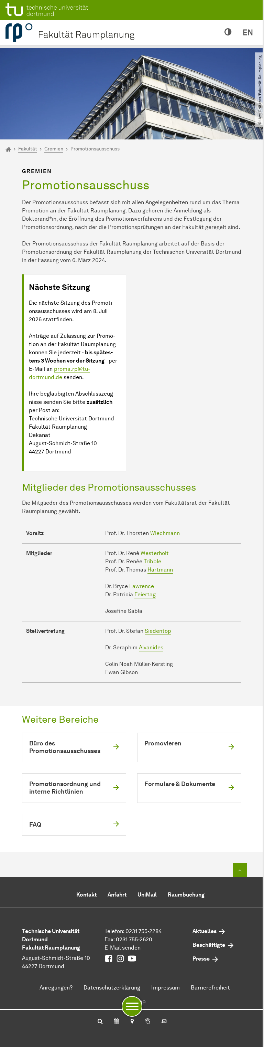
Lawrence (141, 586)
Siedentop (158, 631)
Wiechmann (165, 533)
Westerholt (155, 553)
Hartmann (160, 569)
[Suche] (100, 1022)
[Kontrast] (228, 32)
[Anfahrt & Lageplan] (131, 1022)
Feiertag (145, 594)
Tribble (152, 561)
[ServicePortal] (147, 1022)
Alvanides (151, 647)
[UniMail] (164, 1022)
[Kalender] (116, 1022)
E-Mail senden (122, 947)
